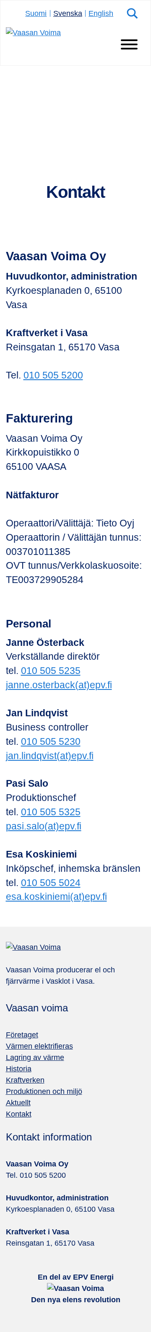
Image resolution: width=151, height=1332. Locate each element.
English (101, 13)
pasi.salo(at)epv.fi (43, 826)
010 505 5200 (53, 375)
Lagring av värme (35, 1057)
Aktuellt (18, 1103)
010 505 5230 (51, 741)
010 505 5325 (51, 812)
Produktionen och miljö (44, 1091)
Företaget (22, 1035)
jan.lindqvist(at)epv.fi (50, 756)
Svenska (67, 13)
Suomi (36, 13)
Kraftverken (25, 1080)
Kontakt (18, 1114)
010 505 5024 (51, 883)
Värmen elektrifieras (39, 1046)
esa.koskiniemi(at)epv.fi (56, 896)
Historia (18, 1069)
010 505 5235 (51, 671)
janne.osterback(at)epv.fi (59, 685)
